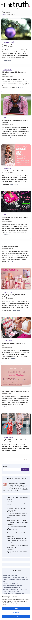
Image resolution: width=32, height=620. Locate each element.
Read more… (7, 60)
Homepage (4, 14)
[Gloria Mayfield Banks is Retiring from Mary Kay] (16, 201)
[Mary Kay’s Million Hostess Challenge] (16, 375)
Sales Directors (7, 69)
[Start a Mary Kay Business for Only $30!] (16, 327)
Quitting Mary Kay (8, 42)
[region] (16, 607)
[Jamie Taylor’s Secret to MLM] (16, 155)
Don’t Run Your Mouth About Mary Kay (17, 522)
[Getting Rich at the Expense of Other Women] (16, 104)
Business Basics (8, 244)
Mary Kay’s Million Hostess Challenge (15, 392)
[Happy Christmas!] (16, 29)
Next (25, 459)
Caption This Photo (8, 437)
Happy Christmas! (8, 45)
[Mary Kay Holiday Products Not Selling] (16, 278)
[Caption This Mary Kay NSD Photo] (16, 423)
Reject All (16, 616)
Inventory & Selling (8, 292)
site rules (25, 489)
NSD (5, 118)
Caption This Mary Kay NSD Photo (14, 440)
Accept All (16, 608)
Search (5, 466)
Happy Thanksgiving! (10, 246)
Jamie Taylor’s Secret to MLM (12, 171)
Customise (16, 612)
